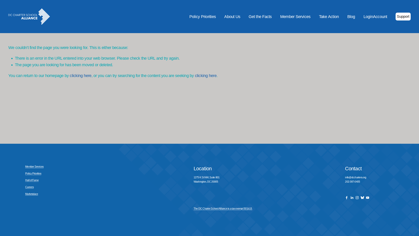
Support (403, 16)
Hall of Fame (32, 180)
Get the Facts (260, 16)
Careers (29, 187)
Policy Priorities (202, 16)
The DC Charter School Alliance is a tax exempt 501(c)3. (223, 208)
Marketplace (31, 194)
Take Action (329, 16)
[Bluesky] (362, 197)
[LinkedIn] (352, 197)
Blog (351, 16)
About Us (232, 16)
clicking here (80, 75)
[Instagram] (357, 197)
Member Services (295, 16)
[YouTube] (367, 197)
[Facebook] (346, 197)
